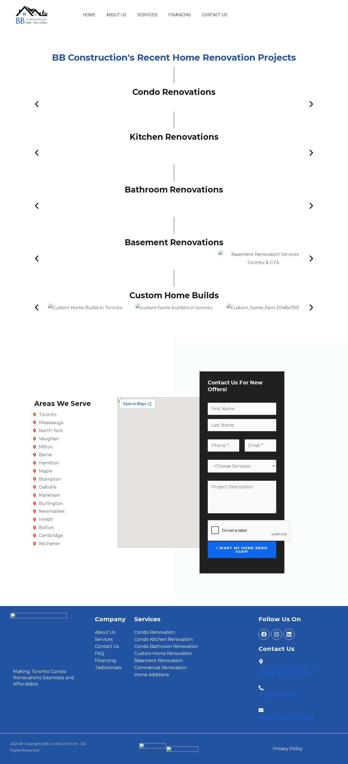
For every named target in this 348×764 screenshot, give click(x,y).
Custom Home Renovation (163, 653)
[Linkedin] (289, 634)
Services (147, 14)
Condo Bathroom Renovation (166, 646)
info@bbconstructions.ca (286, 717)
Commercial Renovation (160, 667)
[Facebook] (264, 634)
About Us (116, 14)
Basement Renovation (158, 660)
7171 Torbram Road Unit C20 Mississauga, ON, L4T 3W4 (289, 670)
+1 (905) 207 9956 (277, 695)
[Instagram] (276, 634)
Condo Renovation (154, 632)
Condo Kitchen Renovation (163, 639)
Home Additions (151, 674)
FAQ (99, 653)
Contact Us (214, 14)
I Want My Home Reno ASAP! (242, 550)
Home (89, 14)
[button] (37, 104)
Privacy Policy (288, 748)
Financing (179, 14)
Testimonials (108, 667)
